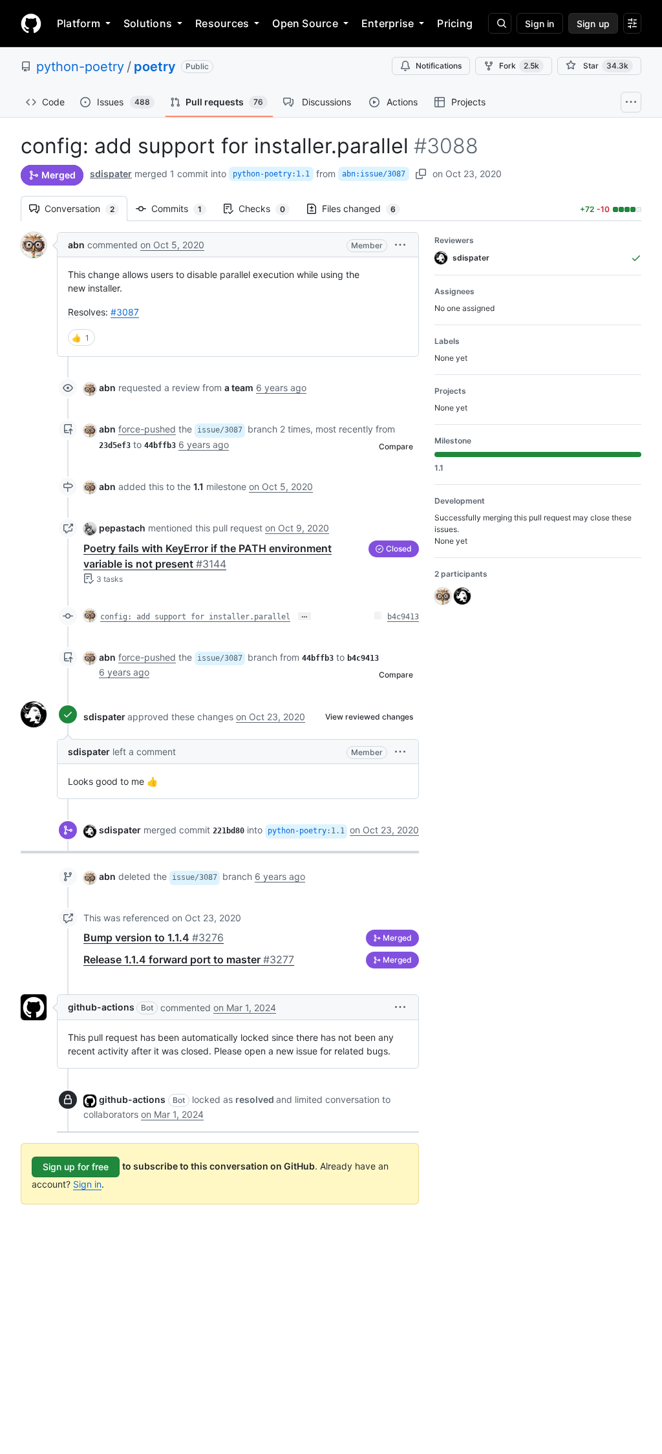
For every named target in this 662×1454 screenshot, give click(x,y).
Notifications (439, 65)
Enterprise (387, 23)
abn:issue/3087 (373, 173)
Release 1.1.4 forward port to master (188, 959)
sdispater (111, 173)
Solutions (147, 23)
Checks (268, 208)
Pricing (455, 23)
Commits (183, 208)
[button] (400, 245)
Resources (222, 23)
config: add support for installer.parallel (195, 616)
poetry (155, 66)
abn (76, 244)
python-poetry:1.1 (271, 173)
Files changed (365, 208)
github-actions (101, 1006)
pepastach (122, 527)
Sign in (87, 1184)
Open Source (305, 23)
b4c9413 (403, 616)
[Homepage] (31, 23)
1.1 (198, 486)
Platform (78, 23)
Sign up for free (76, 1166)
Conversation (86, 208)
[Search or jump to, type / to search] (499, 23)
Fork (519, 65)
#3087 (125, 311)
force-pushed (147, 428)
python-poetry (80, 66)
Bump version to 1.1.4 (153, 937)
